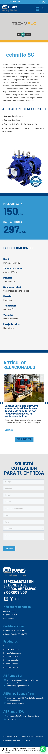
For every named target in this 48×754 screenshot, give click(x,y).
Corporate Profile (10, 615)
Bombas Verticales (10, 667)
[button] (37, 9)
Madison (28, 740)
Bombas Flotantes (10, 663)
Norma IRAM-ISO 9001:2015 (13, 630)
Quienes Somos (9, 611)
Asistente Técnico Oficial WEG (15, 634)
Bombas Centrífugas (11, 649)
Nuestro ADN (8, 618)
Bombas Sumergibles (11, 646)
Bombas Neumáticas (11, 660)
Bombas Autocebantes (12, 653)
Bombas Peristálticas (11, 656)
